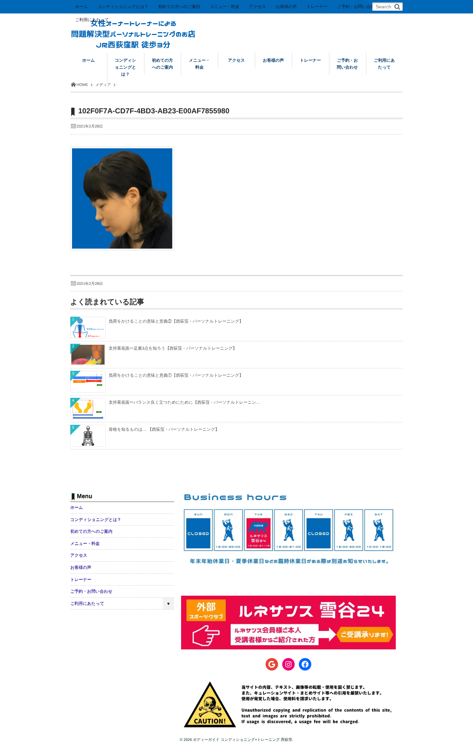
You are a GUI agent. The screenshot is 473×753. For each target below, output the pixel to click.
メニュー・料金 (224, 6)
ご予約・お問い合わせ (358, 6)
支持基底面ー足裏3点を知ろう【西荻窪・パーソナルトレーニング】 (173, 348)
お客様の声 (286, 6)
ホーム (81, 6)
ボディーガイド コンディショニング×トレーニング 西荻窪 (242, 740)
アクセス (257, 6)
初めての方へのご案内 (179, 6)
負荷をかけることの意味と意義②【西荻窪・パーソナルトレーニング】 (176, 321)
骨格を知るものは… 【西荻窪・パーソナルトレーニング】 (164, 429)
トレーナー (317, 6)
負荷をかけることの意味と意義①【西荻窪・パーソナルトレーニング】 (176, 375)
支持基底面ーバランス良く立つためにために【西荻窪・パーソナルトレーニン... (184, 402)
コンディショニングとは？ (123, 6)
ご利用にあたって (92, 19)
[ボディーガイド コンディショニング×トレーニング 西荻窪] (133, 28)
